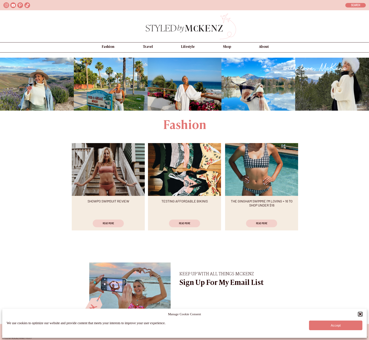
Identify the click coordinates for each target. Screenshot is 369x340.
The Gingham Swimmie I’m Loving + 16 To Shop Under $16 (262, 203)
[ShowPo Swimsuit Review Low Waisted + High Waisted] (108, 169)
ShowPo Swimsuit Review (108, 201)
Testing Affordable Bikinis (184, 201)
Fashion (184, 126)
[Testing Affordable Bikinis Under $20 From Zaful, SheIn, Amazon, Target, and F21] (184, 169)
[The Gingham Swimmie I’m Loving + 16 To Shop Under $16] (261, 169)
